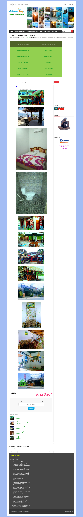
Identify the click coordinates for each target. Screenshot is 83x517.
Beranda (32, 451)
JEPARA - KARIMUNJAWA (19, 31)
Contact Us (15, 4)
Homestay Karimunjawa (20, 417)
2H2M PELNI (48, 62)
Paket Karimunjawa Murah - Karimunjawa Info (22, 511)
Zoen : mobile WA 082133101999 (61, 131)
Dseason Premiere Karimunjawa (22, 427)
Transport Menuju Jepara (45, 31)
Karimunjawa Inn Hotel (20, 437)
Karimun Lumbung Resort (20, 432)
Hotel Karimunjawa (37, 89)
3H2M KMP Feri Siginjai (23, 62)
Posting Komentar (14, 448)
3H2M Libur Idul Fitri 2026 (23, 74)
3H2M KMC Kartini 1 (48, 56)
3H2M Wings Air (48, 50)
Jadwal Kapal (54, 31)
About (11, 4)
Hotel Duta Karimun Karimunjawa (22, 422)
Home (12, 31)
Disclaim (26, 4)
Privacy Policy (20, 4)
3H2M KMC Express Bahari (23, 56)
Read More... (18, 418)
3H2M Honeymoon (49, 74)
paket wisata (27, 37)
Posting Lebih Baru (13, 451)
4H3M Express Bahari (23, 68)
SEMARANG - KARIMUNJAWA (32, 31)
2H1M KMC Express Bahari (23, 50)
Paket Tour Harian (49, 68)
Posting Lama (50, 451)
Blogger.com (71, 511)
